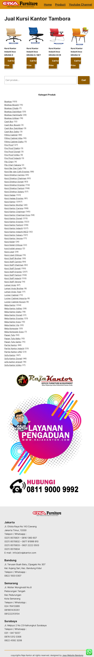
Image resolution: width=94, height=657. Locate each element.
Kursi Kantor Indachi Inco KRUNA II (10, 51)
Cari (84, 80)
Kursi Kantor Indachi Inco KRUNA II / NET (34, 51)
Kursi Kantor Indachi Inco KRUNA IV (77, 51)
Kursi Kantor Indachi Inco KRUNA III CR (55, 51)
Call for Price (9, 62)
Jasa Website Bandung (72, 655)
